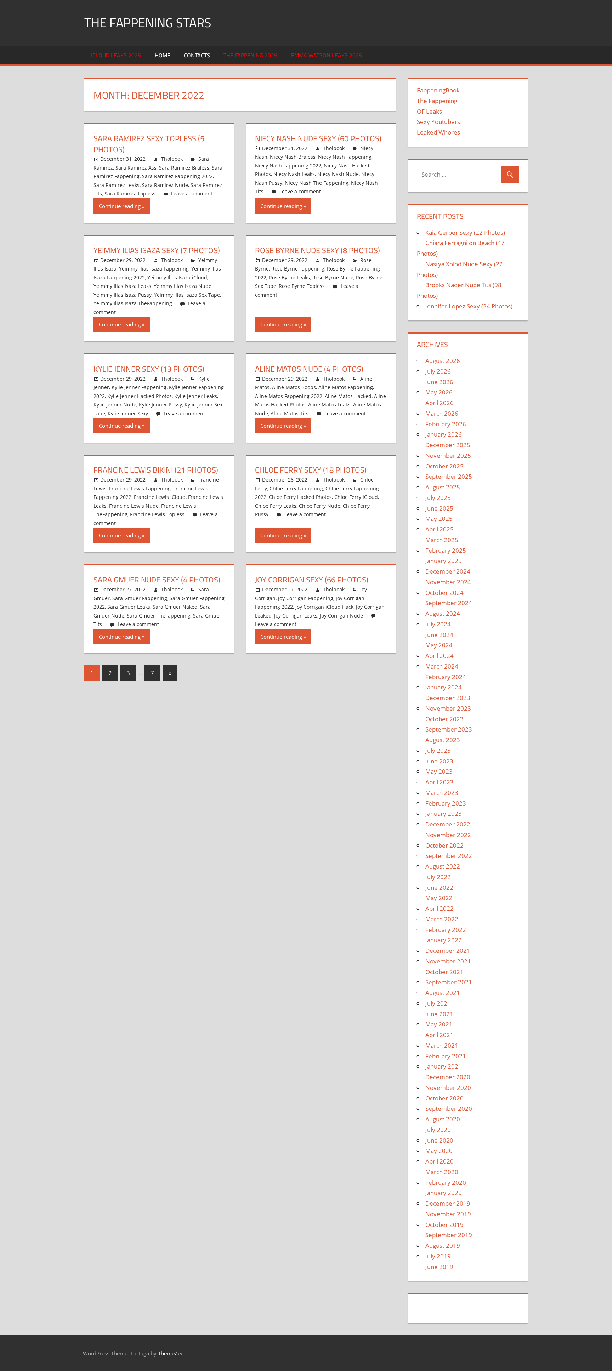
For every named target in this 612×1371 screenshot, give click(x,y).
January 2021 (443, 1066)
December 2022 (447, 824)
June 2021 (439, 1014)
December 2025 (447, 445)
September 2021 (448, 982)
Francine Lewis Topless (157, 514)
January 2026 (443, 434)
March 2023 (441, 793)
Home (162, 55)
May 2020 (439, 1151)
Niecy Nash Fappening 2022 (288, 165)
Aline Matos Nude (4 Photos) (309, 369)
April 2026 (439, 403)
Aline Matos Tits (289, 413)
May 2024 (439, 645)
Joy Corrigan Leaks (295, 615)
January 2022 (443, 940)
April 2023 (439, 782)
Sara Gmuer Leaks (128, 606)
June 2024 (439, 635)
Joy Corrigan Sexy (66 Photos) (311, 580)
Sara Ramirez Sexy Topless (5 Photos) (149, 143)
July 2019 (438, 1256)
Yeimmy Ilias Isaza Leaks (122, 286)
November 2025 (448, 455)
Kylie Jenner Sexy (128, 413)
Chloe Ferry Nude (319, 505)
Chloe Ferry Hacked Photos (300, 497)
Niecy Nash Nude (338, 174)
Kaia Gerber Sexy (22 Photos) (465, 232)
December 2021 (447, 950)
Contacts (197, 55)
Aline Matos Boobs (294, 387)
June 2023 (439, 761)
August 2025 (442, 487)
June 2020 (439, 1140)
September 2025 (448, 476)
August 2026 (442, 361)
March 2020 (441, 1172)
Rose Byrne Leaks (289, 277)
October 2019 (444, 1225)
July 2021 (438, 1003)
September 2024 (448, 603)
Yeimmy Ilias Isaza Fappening (154, 268)
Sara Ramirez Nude (165, 185)
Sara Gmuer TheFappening (159, 615)
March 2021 (441, 1045)
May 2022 (439, 898)
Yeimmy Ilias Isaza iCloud (177, 277)
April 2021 (439, 1035)
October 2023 (444, 719)
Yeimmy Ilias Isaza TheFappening (133, 303)
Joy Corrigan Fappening (305, 598)
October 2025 (444, 466)
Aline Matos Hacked (348, 396)
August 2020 (442, 1119)
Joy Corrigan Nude (341, 615)
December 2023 (447, 698)
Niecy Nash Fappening (345, 156)
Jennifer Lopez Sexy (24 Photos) (468, 306)
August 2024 (442, 613)
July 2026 (438, 371)
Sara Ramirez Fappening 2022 (177, 176)
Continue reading (120, 206)
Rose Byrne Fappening (297, 268)
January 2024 (443, 687)
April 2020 (439, 1161)
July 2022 (438, 877)
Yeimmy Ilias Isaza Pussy (123, 294)
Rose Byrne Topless (302, 286)
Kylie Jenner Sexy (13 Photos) (149, 369)
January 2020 (443, 1193)
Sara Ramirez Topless (129, 193)
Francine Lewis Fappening (140, 488)
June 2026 (439, 382)
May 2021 (439, 1024)
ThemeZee (170, 1353)
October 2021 (444, 972)
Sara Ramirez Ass (136, 167)
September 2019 (448, 1235)
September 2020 (448, 1108)
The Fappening (437, 101)
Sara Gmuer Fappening (139, 598)
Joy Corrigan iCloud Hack (324, 606)
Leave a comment (191, 193)
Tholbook (172, 158)
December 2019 (447, 1203)
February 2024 (445, 677)
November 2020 (448, 1087)
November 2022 (448, 835)
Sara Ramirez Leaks (117, 185)
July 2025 (438, 498)
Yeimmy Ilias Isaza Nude (182, 286)
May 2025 (439, 518)
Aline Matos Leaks (329, 404)
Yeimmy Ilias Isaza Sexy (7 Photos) (157, 250)
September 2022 (448, 856)
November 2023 (448, 708)
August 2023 (442, 740)
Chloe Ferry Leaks (275, 505)
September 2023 (448, 729)
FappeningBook (438, 90)
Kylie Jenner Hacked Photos (139, 396)
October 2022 (444, 845)
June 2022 (439, 887)
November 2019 (448, 1214)
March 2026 (441, 413)
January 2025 (443, 561)
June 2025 (439, 508)
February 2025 (445, 550)
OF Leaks (429, 111)
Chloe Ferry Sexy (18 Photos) (311, 470)
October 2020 (444, 1098)
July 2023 (438, 750)
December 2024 (447, 571)
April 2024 (439, 656)
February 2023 (445, 803)
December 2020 (447, 1077)
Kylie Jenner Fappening (139, 387)
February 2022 (445, 930)
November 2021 (448, 961)
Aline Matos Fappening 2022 (288, 396)
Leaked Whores (438, 132)
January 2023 (443, 813)
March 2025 (441, 540)
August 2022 (442, 866)
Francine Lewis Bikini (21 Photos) (156, 470)
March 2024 (441, 666)
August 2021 (442, 993)
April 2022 (439, 908)
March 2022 (441, 919)
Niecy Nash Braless (293, 156)
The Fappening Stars (147, 22)
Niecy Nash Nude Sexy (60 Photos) (318, 138)
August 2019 (442, 1245)
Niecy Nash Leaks (294, 174)
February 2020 (445, 1182)
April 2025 (439, 529)
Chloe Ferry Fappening (296, 488)
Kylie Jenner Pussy (160, 404)
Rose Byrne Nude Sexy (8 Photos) (317, 250)
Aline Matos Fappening (345, 387)
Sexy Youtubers (438, 122)
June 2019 (439, 1267)
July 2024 (438, 624)
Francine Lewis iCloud (160, 497)
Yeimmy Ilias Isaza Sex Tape (187, 294)
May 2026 (439, 392)
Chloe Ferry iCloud (356, 497)
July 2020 (438, 1130)
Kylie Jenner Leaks (195, 396)
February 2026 (445, 424)
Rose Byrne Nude (332, 277)
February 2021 (445, 1056)
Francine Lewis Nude (134, 505)
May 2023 (439, 771)
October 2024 (444, 592)
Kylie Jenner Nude (115, 404)
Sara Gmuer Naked (175, 606)
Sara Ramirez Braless (184, 167)
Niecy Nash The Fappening (316, 183)
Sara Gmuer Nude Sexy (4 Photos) (157, 580)
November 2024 (448, 582)
